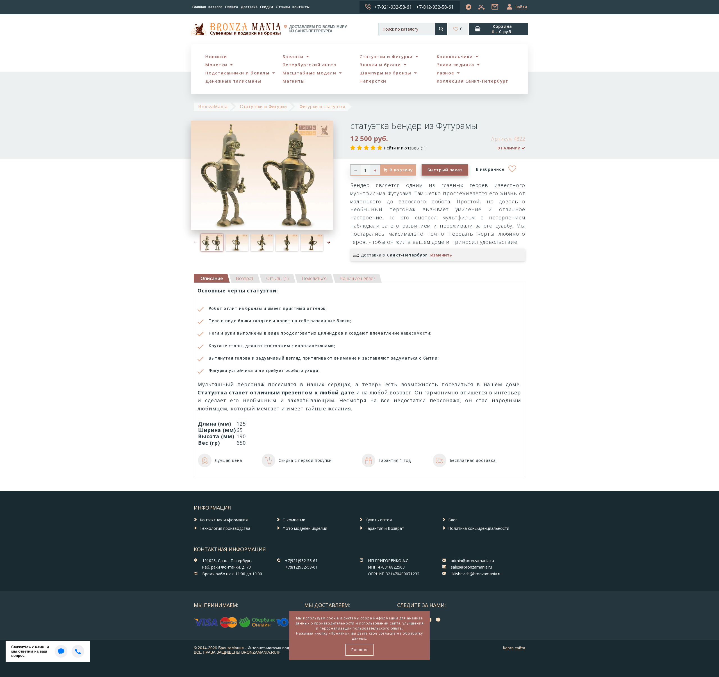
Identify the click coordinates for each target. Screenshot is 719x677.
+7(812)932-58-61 (301, 567)
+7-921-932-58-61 (393, 7)
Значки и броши (380, 64)
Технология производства (225, 528)
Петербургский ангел (309, 64)
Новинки (216, 56)
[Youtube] (430, 619)
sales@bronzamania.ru (471, 567)
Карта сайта (514, 648)
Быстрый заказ (445, 169)
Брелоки (293, 56)
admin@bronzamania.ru (472, 560)
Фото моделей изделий (305, 528)
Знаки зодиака (455, 64)
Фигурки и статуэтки (322, 106)
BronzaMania (213, 106)
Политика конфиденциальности (478, 528)
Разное (445, 73)
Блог (452, 519)
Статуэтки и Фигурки (386, 56)
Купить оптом (378, 519)
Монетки (216, 64)
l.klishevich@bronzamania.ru (476, 573)
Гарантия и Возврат (384, 528)
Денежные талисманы (233, 81)
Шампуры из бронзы (385, 73)
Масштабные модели (309, 73)
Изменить (441, 255)
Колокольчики (455, 56)
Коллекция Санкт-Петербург (472, 81)
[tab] (244, 278)
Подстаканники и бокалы (237, 73)
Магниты (294, 81)
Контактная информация (224, 519)
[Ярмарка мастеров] (439, 619)
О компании (294, 519)
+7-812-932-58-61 (435, 7)
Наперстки (373, 81)
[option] (211, 243)
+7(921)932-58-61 (301, 560)
